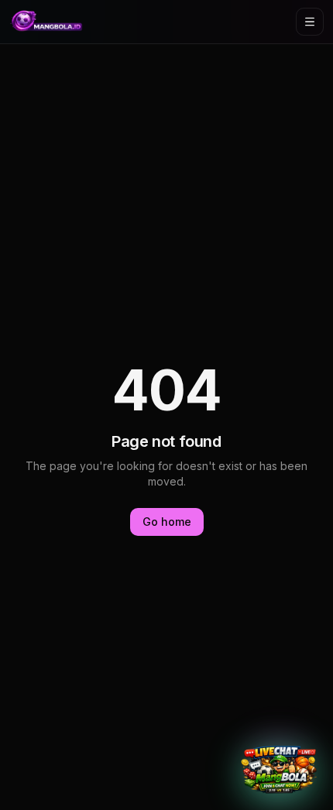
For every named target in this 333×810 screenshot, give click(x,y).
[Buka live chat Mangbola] (279, 770)
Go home (166, 521)
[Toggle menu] (310, 22)
